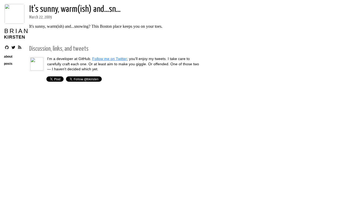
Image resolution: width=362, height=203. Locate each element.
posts (8, 64)
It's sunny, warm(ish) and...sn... (75, 9)
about (8, 56)
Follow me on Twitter (109, 59)
